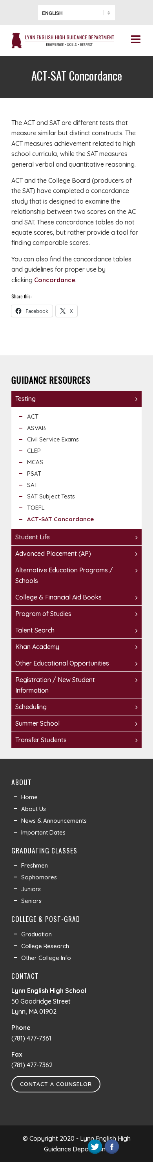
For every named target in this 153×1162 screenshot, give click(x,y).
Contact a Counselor (56, 1084)
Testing (25, 399)
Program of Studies (43, 614)
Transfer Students (41, 740)
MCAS (35, 462)
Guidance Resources (51, 379)
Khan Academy (37, 647)
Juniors (31, 889)
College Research (45, 946)
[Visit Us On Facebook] (111, 1152)
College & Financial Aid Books (58, 597)
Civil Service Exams (53, 439)
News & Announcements (54, 820)
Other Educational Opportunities (62, 663)
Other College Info (46, 958)
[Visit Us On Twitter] (94, 1152)
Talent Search (35, 630)
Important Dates (43, 832)
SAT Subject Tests (51, 496)
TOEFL (36, 507)
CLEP (34, 450)
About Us (33, 809)
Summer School (37, 723)
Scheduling (31, 707)
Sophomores (39, 877)
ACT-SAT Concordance (60, 519)
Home (29, 797)
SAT (32, 485)
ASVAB (36, 428)
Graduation (36, 934)
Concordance (54, 280)
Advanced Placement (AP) (53, 553)
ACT (32, 416)
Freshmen (34, 865)
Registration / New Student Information (55, 685)
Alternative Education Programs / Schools (64, 575)
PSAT (34, 473)
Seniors (31, 901)
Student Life (32, 537)
